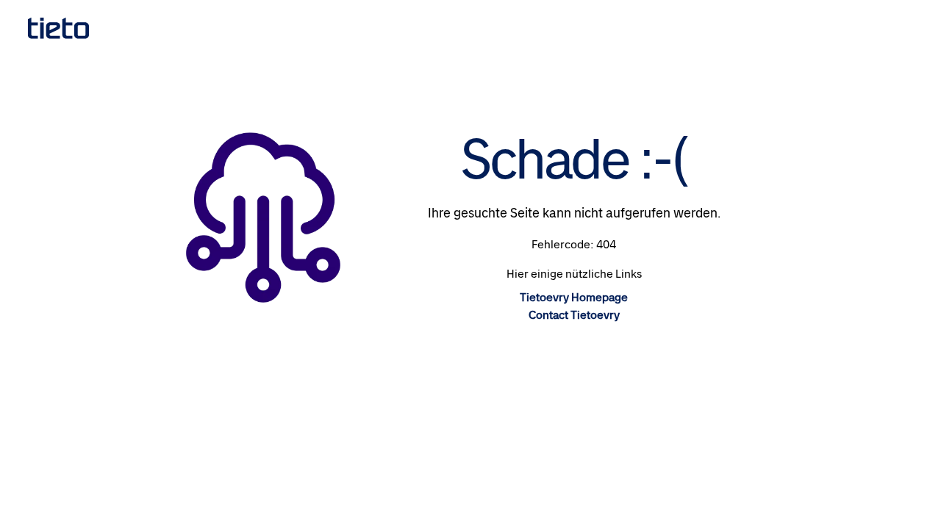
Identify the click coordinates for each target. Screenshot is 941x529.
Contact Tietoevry (574, 315)
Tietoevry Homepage (574, 297)
